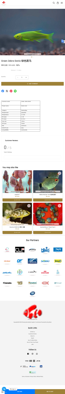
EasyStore (49, 322)
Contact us (32, 331)
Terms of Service (25, 376)
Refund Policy (40, 376)
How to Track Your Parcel (32, 342)
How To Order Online (32, 340)
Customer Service (32, 334)
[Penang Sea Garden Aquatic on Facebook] (28, 354)
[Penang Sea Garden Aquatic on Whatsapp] (37, 354)
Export (32, 338)
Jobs (32, 344)
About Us (32, 336)
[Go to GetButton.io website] (4, 392)
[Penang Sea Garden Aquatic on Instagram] (32, 354)
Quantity (3, 76)
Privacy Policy (33, 376)
